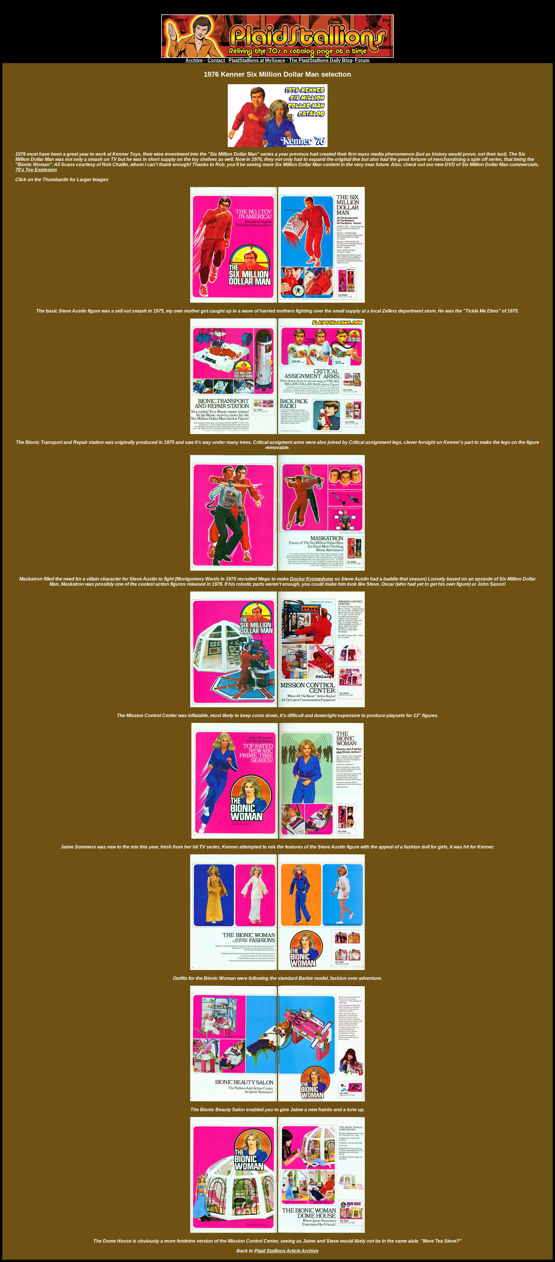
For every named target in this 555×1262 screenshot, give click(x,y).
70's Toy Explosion (36, 169)
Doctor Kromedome (311, 578)
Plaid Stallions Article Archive (286, 1250)
